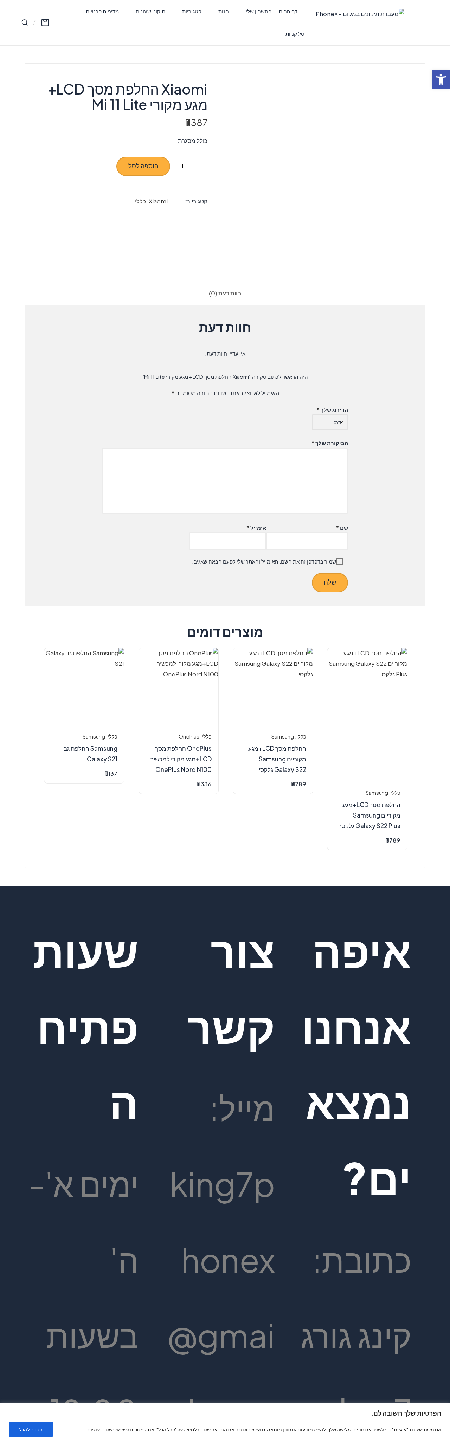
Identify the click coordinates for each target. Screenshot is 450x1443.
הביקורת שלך (329, 443)
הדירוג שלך (332, 409)
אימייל (256, 527)
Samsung (377, 792)
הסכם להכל (31, 1429)
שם (342, 527)
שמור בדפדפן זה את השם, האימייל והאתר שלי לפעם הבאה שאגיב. (264, 561)
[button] (441, 79)
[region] (225, 1423)
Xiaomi (158, 201)
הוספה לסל (143, 166)
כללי (140, 201)
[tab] (225, 293)
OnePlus (189, 736)
